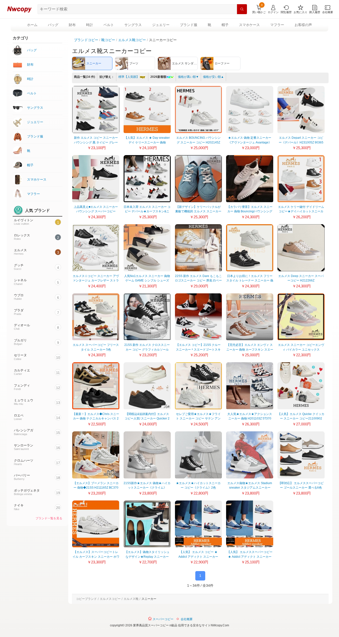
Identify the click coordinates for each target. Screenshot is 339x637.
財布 (72, 25)
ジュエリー (161, 25)
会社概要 (187, 619)
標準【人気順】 (128, 77)
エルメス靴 (131, 599)
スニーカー (148, 599)
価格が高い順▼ (188, 77)
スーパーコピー (162, 619)
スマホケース (249, 25)
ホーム (32, 25)
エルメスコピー (110, 599)
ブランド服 (188, 25)
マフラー (277, 25)
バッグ (53, 25)
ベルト (108, 25)
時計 (89, 25)
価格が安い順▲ (213, 77)
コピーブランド (86, 599)
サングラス (133, 25)
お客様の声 (303, 25)
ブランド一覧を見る (48, 518)
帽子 (225, 25)
